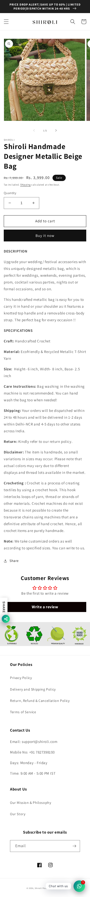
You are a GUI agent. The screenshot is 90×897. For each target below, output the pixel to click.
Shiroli (38, 888)
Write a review (45, 606)
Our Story (17, 814)
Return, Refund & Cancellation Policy (40, 700)
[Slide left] (34, 130)
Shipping (25, 184)
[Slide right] (56, 130)
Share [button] (14, 560)
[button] (6, 21)
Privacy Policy (21, 677)
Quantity (10, 193)
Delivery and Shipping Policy (33, 689)
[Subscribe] (74, 846)
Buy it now (45, 235)
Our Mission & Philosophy (30, 802)
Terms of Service (23, 712)
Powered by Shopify (53, 888)
